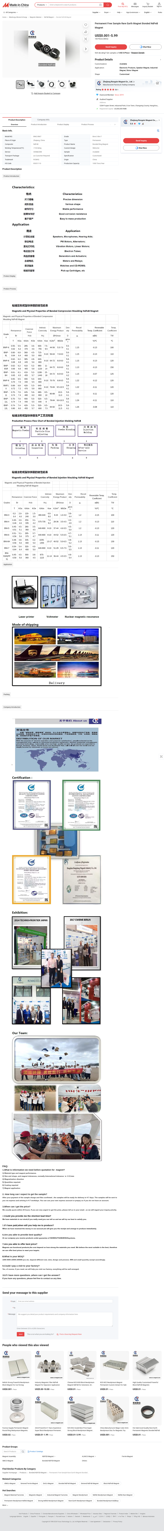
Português (42, 1516)
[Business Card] (158, 130)
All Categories (11, 12)
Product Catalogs (36, 1451)
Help (118, 12)
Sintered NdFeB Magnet (90, 1483)
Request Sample (137, 53)
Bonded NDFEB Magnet (51, 1461)
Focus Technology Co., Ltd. (66, 1521)
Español (33, 1516)
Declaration (107, 1521)
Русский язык (60, 1516)
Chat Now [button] (147, 47)
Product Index (123, 1514)
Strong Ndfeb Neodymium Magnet (51, 1501)
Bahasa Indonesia (148, 1516)
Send (20, 1334)
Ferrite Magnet (127, 1456)
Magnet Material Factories (14, 1495)
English (26, 1516)
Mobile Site (134, 1514)
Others (84, 1461)
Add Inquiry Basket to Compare (47, 93)
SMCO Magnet (7, 1461)
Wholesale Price (85, 1514)
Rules (160, 12)
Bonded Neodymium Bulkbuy (107, 1501)
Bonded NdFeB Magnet (63, 17)
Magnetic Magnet (35, 1495)
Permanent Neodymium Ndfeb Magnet (18, 1501)
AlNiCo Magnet (9, 1483)
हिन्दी (114, 1516)
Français (51, 1516)
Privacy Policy (117, 1521)
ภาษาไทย (121, 1516)
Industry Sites (97, 1514)
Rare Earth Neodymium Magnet (80, 1501)
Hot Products (23, 1514)
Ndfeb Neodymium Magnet (103, 1495)
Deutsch (77, 1516)
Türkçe (129, 1516)
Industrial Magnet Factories (57, 1495)
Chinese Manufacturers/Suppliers (53, 1514)
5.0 (131, 124)
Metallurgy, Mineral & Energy (18, 17)
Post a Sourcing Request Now (69, 1334)
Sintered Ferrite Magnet (29, 1483)
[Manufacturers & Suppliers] (15, 4)
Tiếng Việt (137, 1516)
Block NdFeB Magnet (111, 1483)
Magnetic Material (35, 17)
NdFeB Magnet (49, 17)
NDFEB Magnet (48, 1456)
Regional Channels (110, 1514)
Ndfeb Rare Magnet (125, 1495)
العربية (95, 1516)
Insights (142, 1514)
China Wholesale (72, 1514)
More (4, 1505)
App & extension (132, 12)
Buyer (106, 12)
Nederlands (86, 1516)
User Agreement (95, 1521)
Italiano (70, 1516)
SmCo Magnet (48, 1483)
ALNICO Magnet (88, 1456)
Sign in (159, 6)
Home (4, 17)
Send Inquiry (111, 47)
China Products (35, 1514)
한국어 (101, 1516)
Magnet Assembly (9, 1456)
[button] (110, 124)
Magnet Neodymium (80, 1495)
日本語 (108, 1516)
